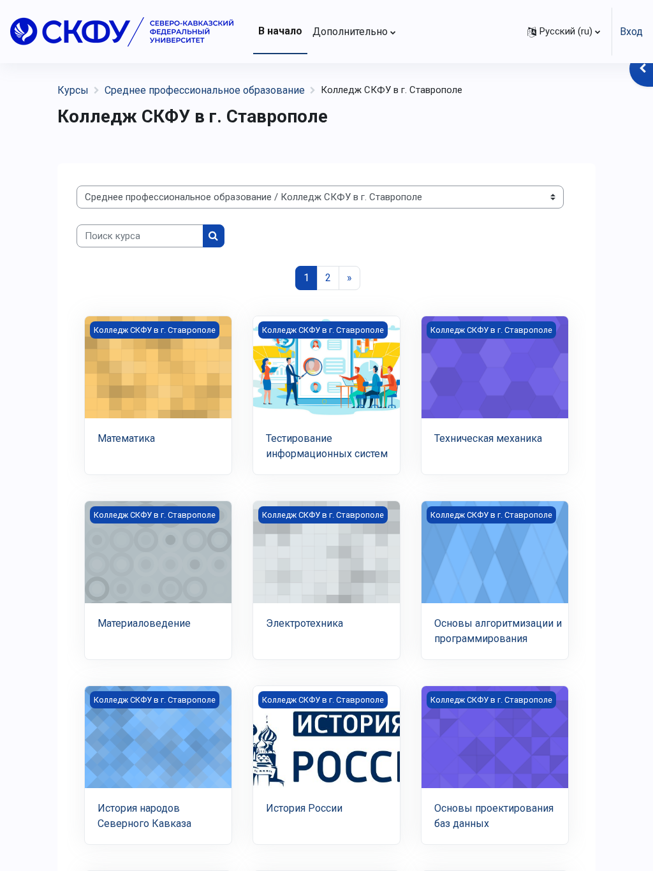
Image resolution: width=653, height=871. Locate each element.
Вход (631, 32)
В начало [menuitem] (280, 31)
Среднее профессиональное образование (205, 90)
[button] (563, 31)
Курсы (73, 90)
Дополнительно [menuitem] (350, 32)
